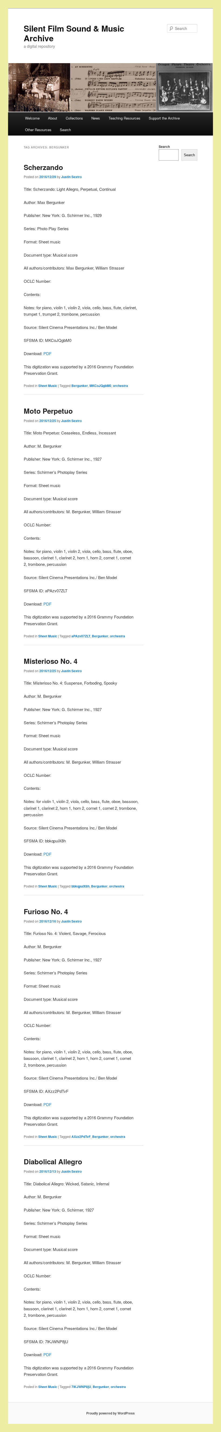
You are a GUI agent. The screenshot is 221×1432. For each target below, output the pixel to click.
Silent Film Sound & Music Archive (74, 33)
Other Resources (38, 129)
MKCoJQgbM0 (100, 385)
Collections (74, 118)
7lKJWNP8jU (81, 1386)
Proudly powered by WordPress (110, 1413)
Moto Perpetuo (48, 411)
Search (65, 129)
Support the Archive (164, 118)
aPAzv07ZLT (80, 636)
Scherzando (43, 167)
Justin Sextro (71, 176)
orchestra (120, 385)
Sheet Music (47, 385)
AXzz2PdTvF (81, 1136)
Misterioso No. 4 (50, 661)
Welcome (32, 118)
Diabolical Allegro (53, 1161)
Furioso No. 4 (46, 911)
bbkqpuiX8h (80, 886)
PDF (47, 353)
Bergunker (79, 385)
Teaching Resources (124, 118)
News (95, 118)
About (52, 118)
